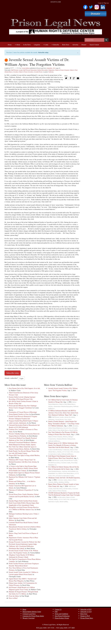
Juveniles (15, 72)
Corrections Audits (65, 462)
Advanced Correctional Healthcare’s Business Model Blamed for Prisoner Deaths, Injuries (23, 443)
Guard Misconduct (57, 488)
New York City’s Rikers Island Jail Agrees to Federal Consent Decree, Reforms (22, 448)
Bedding (67, 482)
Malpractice (51, 70)
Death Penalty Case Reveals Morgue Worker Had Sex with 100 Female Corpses (24, 452)
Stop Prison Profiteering (62, 616)
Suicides (50, 406)
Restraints (75, 426)
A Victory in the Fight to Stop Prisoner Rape (23, 466)
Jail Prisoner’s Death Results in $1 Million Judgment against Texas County (22, 588)
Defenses (65, 436)
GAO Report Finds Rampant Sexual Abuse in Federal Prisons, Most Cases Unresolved (62, 457)
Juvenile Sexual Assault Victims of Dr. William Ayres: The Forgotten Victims (23, 552)
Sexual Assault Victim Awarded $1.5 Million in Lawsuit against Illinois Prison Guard (23, 573)
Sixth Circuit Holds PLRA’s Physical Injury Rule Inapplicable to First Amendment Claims (24, 504)
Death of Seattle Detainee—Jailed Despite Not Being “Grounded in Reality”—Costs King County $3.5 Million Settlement (63, 423)
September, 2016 (51, 68)
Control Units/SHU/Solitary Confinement (58, 449)
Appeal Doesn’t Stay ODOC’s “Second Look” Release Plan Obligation (23, 580)
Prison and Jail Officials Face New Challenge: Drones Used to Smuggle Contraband (23, 407)
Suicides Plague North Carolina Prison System (23, 501)
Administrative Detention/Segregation (62, 406)
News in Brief (13, 598)
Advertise (75, 45)
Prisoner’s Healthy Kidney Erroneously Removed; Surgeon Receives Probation (24, 435)
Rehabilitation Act (52, 473)
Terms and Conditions (61, 614)
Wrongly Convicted (28, 618)
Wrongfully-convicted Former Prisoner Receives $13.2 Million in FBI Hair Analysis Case (24, 508)
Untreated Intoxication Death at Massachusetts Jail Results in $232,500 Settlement (24, 426)
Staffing (56, 482)
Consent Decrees (59, 419)
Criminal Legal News (29, 614)
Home (9, 45)
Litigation (37, 45)
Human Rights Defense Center (32, 612)
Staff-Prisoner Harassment (30, 70)
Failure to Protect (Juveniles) (26, 72)
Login (100, 3)
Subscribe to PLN (85, 609)
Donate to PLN (85, 616)
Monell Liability (73, 430)
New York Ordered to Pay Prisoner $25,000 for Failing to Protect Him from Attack (63, 433)
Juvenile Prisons (38, 72)
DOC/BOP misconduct (54, 462)
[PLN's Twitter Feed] (91, 6)
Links (46, 45)
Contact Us (58, 609)
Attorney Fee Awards (69, 417)
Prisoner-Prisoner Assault (70, 460)
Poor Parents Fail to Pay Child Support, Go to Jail (24, 388)
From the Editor (14, 596)
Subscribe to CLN (85, 612)
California (50, 72)
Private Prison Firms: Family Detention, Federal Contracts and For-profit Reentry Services (24, 495)
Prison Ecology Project (62, 618)
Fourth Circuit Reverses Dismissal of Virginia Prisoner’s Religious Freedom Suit (23, 417)
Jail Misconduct (67, 488)
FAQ (56, 612)
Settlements (51, 419)
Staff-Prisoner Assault (16, 70)
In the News (27, 45)
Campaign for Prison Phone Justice (33, 616)
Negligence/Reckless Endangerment (66, 439)
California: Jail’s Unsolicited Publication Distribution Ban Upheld (21, 547)
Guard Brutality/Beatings (54, 471)
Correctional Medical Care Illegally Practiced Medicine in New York (23, 439)
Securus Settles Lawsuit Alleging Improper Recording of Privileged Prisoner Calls (22, 398)
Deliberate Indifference (54, 441)
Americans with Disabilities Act (70, 471)
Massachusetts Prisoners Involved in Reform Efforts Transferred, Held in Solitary (24, 528)
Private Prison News (86, 618)
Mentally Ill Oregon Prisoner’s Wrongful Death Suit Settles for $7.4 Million (23, 593)
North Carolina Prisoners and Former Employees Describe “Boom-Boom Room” (24, 564)
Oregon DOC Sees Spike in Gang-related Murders (24, 455)
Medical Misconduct (42, 70)
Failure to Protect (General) (62, 70)
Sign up (106, 3)
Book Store (65, 45)
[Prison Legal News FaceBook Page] (85, 6)
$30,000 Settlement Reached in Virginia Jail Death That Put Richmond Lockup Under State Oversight (64, 494)
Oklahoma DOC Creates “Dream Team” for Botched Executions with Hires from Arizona (23, 461)
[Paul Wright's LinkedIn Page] (102, 6)
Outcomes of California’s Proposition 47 (21, 490)
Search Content (94, 45)
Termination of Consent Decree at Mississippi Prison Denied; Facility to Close (23, 413)
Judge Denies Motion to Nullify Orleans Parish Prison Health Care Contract (23, 469)
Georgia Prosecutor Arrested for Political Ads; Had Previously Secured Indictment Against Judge (24, 543)
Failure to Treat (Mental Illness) (67, 404)
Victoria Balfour (25, 68)
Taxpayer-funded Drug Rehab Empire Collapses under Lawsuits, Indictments (23, 422)
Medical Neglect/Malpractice (55, 428)
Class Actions (67, 419)
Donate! (84, 45)
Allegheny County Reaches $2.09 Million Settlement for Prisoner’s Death (21, 556)
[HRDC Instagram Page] (96, 6)
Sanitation (61, 482)
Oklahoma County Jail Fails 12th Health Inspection (64, 478)
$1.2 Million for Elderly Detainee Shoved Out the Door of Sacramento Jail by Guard (63, 468)
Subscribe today (43, 52)
